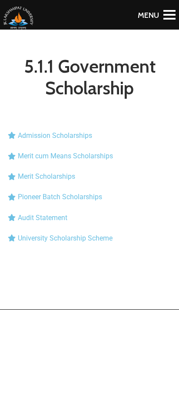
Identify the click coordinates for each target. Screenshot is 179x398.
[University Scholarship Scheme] (89, 238)
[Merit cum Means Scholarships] (89, 156)
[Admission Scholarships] (89, 135)
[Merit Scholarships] (89, 176)
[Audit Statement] (89, 218)
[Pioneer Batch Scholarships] (89, 197)
